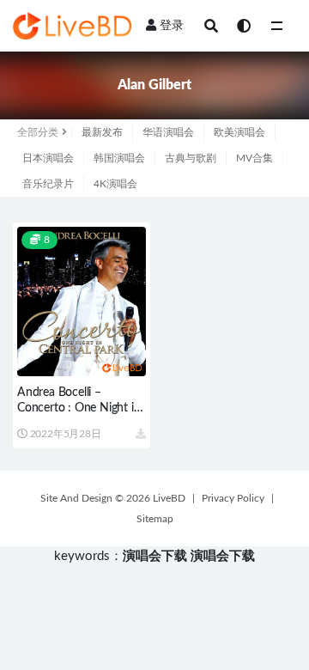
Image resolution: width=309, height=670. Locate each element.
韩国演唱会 (119, 158)
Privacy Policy (233, 498)
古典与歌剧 (190, 158)
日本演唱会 (48, 158)
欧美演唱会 (239, 132)
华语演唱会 (168, 132)
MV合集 (254, 158)
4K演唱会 (115, 184)
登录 (172, 26)
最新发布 (102, 132)
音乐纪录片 (48, 184)
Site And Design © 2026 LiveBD (112, 498)
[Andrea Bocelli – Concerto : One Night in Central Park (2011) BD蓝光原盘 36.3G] (81, 301)
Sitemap (154, 519)
